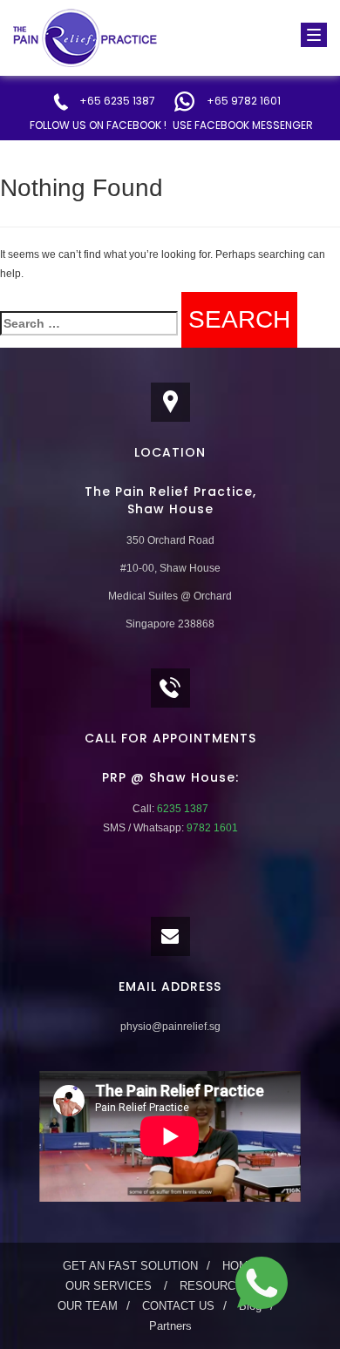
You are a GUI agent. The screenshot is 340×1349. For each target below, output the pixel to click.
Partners (170, 1325)
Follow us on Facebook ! (98, 125)
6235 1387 (181, 809)
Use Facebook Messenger (243, 125)
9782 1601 (211, 828)
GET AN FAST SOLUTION (130, 1265)
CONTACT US (178, 1305)
